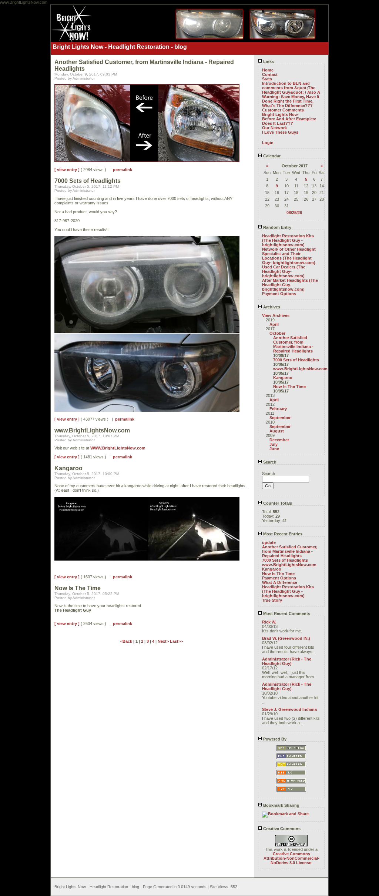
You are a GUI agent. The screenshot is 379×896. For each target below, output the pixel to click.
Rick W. (269, 622)
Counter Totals (277, 503)
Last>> (176, 641)
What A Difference (279, 582)
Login (268, 142)
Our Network (274, 128)
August (276, 431)
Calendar (271, 156)
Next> (164, 641)
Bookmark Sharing (280, 805)
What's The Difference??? (287, 105)
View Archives (275, 315)
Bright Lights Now (280, 114)
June (274, 449)
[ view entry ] (67, 169)
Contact (270, 74)
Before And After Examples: (289, 119)
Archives (271, 307)
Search (269, 462)
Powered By (274, 739)
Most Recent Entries (282, 534)
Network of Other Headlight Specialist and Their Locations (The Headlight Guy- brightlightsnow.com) (289, 256)
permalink (122, 169)
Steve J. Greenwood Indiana (289, 709)
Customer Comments (283, 110)
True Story (272, 600)
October (277, 333)
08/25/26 (294, 212)
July (273, 444)
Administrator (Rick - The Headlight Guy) (286, 661)
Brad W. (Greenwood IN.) (286, 638)
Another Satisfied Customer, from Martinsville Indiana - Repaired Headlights (293, 344)
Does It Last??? (277, 123)
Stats (267, 79)
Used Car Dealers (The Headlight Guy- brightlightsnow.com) (283, 271)
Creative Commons (281, 828)
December (279, 440)
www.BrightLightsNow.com (300, 369)
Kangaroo (282, 377)
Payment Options (279, 293)
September (280, 417)
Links (268, 61)
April (274, 324)
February (278, 409)
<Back (126, 641)
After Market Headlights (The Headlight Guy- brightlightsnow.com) (290, 284)
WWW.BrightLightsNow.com (117, 448)
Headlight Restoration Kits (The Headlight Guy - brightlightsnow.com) (288, 240)
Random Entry (276, 227)
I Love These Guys (280, 132)
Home (268, 70)
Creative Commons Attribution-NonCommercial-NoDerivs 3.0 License (291, 858)
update (269, 542)
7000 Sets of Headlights (296, 360)
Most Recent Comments (286, 613)
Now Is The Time (289, 386)
